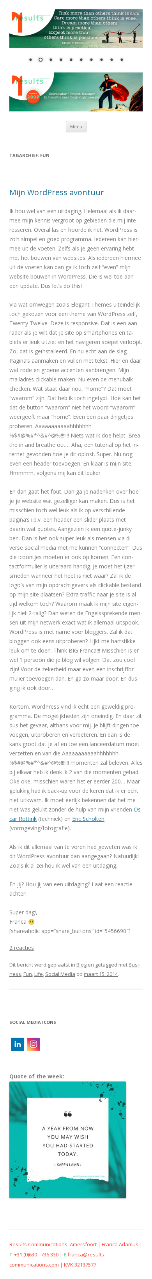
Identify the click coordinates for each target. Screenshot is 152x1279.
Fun (27, 973)
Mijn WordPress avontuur (56, 192)
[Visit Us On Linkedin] (17, 1049)
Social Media (60, 973)
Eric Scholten (88, 818)
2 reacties (21, 947)
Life (38, 973)
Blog (81, 964)
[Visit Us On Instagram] (33, 1049)
